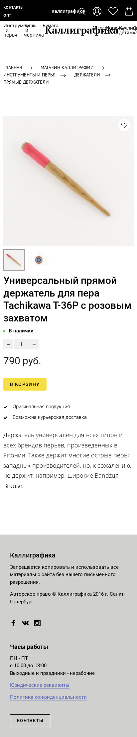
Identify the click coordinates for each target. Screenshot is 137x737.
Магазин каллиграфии (67, 67)
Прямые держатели (26, 82)
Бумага (44, 25)
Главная (12, 67)
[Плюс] (34, 344)
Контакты (13, 7)
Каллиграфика (69, 11)
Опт (7, 15)
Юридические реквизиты (39, 685)
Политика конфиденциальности (48, 697)
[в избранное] (124, 125)
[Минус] (8, 344)
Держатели (87, 75)
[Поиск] (82, 11)
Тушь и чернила (26, 30)
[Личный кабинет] (97, 11)
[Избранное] (113, 11)
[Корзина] (129, 11)
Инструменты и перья (7, 30)
